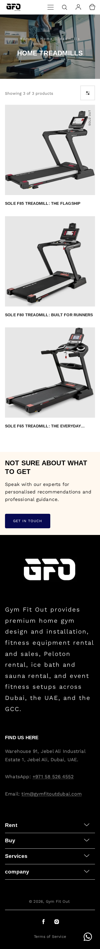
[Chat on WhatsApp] (88, 937)
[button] (50, 7)
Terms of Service (50, 936)
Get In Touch (27, 521)
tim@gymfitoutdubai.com (51, 794)
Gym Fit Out (58, 901)
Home (27, 39)
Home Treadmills (60, 39)
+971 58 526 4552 (53, 776)
